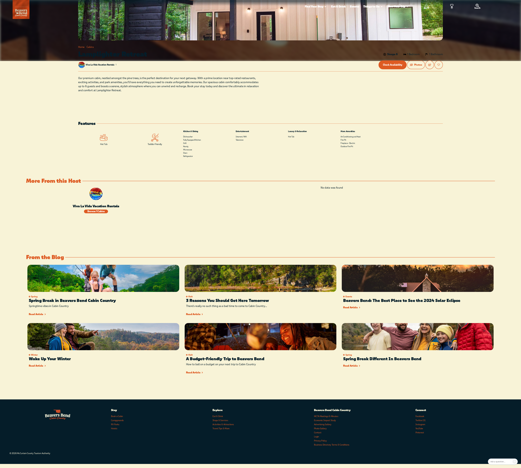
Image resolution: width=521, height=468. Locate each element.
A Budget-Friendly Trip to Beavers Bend (225, 359)
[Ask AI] (514, 461)
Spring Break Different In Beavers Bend (382, 359)
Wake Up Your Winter (50, 359)
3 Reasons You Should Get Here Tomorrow (227, 300)
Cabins (90, 47)
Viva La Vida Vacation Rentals (100, 64)
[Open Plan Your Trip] (407, 6)
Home (81, 47)
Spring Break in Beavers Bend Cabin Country (72, 300)
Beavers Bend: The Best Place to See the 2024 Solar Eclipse (401, 300)
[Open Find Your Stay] (325, 6)
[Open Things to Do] (381, 6)
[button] (416, 64)
